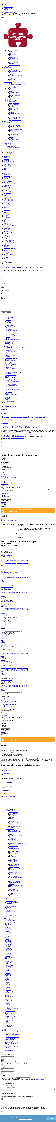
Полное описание (5, 493)
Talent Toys (7, 165)
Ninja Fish (7, 206)
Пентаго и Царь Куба (14, 95)
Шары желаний (13, 118)
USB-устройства (10, 911)
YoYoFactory (8, 166)
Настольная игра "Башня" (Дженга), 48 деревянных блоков (15, 427)
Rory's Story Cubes (9, 161)
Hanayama (7, 191)
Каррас (6, 235)
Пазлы (11, 93)
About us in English (5, 790)
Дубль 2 (6, 229)
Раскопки (11, 112)
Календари (9, 912)
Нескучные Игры (9, 242)
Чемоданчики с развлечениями (17, 117)
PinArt (6, 211)
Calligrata (7, 180)
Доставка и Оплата (8, 7)
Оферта (8, 1047)
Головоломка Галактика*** (7, 633)
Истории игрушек (10, 1035)
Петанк (11, 72)
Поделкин (7, 244)
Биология (11, 127)
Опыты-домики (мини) (15, 134)
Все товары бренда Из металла (8, 520)
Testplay (6, 219)
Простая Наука (8, 245)
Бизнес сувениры (8, 782)
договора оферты (40, 1079)
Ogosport (6, 207)
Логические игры (13, 61)
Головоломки (7, 19)
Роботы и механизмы (14, 125)
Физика (11, 137)
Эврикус (7, 258)
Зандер (6, 231)
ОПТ (5, 1029)
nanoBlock (8, 143)
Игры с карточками (14, 86)
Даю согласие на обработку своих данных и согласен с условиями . (23, 1079)
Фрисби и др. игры (14, 80)
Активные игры (8, 67)
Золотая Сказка (8, 232)
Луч (5, 238)
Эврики (7, 255)
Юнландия (7, 257)
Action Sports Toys (9, 153)
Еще (5, 142)
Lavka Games (8, 197)
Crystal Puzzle (8, 181)
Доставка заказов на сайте (12, 1046)
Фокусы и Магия (13, 116)
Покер (10, 96)
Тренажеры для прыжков (15, 76)
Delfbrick (7, 182)
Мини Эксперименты (14, 126)
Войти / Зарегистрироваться (8, 12)
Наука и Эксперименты (9, 121)
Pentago (6, 157)
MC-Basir (7, 203)
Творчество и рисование (10, 99)
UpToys (6, 220)
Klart (5, 195)
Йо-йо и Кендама (13, 70)
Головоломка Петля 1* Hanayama (9, 648)
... (2, 548)
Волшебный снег (9, 225)
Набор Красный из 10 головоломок (9, 572)
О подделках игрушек (11, 1043)
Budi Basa (7, 178)
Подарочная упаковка (11, 915)
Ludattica (6, 198)
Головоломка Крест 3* (6, 680)
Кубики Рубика (13, 59)
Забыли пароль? (15, 1058)
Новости (4, 409)
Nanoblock (7, 156)
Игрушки (6, 770)
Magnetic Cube (8, 200)
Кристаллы (12, 131)
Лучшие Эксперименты (11, 240)
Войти (4, 1054)
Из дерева (11, 55)
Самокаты (11, 74)
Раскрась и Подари (9, 248)
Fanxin (6, 186)
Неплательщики (10, 1041)
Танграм (11, 66)
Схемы (5, 1030)
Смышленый (8, 250)
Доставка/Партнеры (8, 1044)
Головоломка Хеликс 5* (7, 555)
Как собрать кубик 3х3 (12, 1033)
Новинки (4, 423)
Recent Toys (12, 54)
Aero (5, 170)
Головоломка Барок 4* (6, 662)
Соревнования (10, 1039)
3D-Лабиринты (13, 52)
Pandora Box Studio (9, 208)
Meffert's (11, 53)
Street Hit (7, 217)
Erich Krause (7, 185)
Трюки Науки (8, 252)
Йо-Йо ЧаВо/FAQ (10, 1038)
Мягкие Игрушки (10, 144)
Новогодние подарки (9, 141)
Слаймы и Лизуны (14, 135)
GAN (6, 190)
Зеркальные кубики (14, 58)
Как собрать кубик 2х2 (12, 1031)
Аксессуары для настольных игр (17, 84)
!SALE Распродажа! (11, 146)
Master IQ (7, 202)
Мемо (10, 91)
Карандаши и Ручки (14, 103)
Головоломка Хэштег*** (7, 587)
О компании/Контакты (9, 1050)
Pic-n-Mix (7, 210)
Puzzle (6, 214)
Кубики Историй (13, 87)
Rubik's (6, 163)
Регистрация (11, 1054)
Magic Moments (8, 199)
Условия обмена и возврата (13, 1048)
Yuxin (6, 168)
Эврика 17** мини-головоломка (9, 618)
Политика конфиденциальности (9, 788)
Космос (11, 130)
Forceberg (7, 187)
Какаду (6, 233)
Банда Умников (8, 223)
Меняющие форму (13, 62)
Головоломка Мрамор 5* (7, 601)
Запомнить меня (6, 1058)
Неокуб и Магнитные (14, 65)
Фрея (6, 253)
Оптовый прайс (7, 5)
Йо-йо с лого (9, 908)
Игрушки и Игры (8, 808)
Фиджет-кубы (12, 78)
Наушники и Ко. (10, 916)
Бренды (5, 4)
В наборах (11, 63)
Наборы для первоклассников (16, 110)
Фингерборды (12, 79)
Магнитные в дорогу (14, 89)
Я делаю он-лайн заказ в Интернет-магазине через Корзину (17, 1061)
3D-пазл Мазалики (14, 104)
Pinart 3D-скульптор (14, 107)
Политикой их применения (25, 1119)
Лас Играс (7, 236)
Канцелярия (9, 914)
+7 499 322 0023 (5, 14)
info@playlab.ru (8, 787)
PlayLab (6, 159)
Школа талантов (8, 254)
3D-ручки (11, 105)
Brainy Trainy (8, 174)
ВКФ (6, 227)
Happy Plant (7, 193)
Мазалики (7, 241)
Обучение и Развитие (14, 92)
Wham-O (6, 221)
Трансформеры (10, 910)
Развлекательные (13, 97)
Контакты (6, 9)
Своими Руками (13, 114)
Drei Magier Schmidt (9, 183)
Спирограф (12, 101)
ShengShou (7, 215)
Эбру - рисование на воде (15, 120)
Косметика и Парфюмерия (15, 129)
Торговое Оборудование (12, 147)
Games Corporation (9, 189)
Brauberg (7, 177)
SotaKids (6, 216)
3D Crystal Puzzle (13, 50)
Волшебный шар (13, 108)
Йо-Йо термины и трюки (12, 1037)
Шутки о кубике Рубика (12, 1042)
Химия (11, 138)
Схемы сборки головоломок (13, 1034)
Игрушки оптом (8, 3)
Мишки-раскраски (14, 109)
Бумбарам (7, 224)
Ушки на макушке (9, 152)
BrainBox (7, 173)
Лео (5, 237)
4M (5, 169)
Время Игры (8, 228)
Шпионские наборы (14, 139)
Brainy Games (8, 176)
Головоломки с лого (11, 906)
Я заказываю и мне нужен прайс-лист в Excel (16, 1063)
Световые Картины (14, 113)
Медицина (12, 133)
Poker (6, 212)
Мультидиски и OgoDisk (15, 71)
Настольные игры (8, 82)
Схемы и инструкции (9, 8)
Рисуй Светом (8, 249)
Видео (2, 553)
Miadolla (7, 204)
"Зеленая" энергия (13, 124)
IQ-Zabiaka (7, 194)
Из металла (12, 57)
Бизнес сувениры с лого (9, 1)
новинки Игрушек (13, 435)
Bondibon (7, 172)
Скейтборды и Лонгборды (15, 75)
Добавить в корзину (5, 500)
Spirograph (7, 164)
